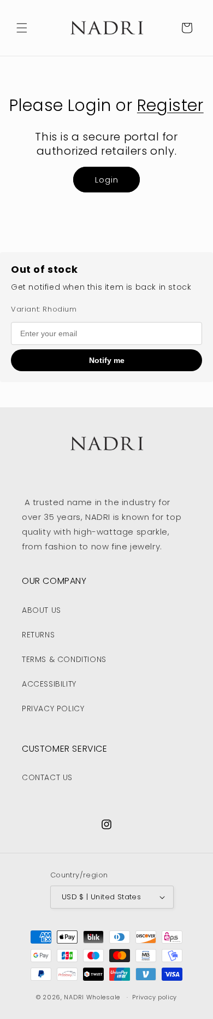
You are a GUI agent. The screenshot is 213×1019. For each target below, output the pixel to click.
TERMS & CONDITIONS (64, 659)
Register (170, 105)
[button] (22, 28)
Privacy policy (154, 997)
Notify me (107, 360)
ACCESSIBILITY (49, 683)
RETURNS (38, 634)
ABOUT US (41, 610)
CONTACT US (47, 777)
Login (107, 179)
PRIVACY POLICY (53, 708)
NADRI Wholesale (92, 997)
